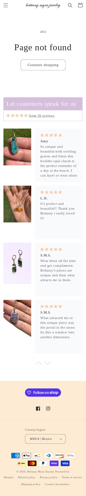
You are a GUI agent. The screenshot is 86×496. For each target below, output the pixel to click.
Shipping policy (31, 484)
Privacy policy (49, 477)
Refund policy (26, 477)
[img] (17, 115)
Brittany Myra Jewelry (40, 471)
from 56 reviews (42, 115)
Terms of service (72, 477)
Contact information (57, 484)
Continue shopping (43, 65)
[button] (6, 5)
